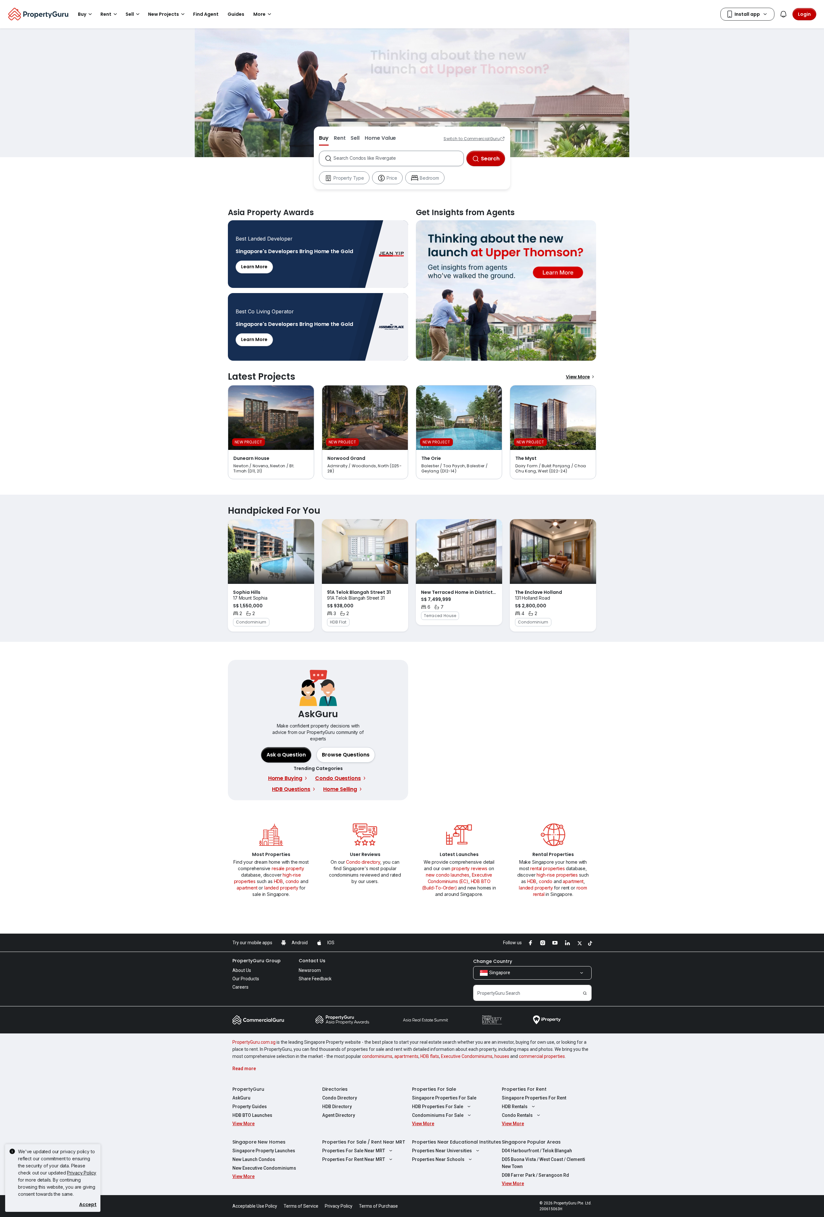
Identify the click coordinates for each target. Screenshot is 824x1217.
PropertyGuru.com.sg (254, 1042)
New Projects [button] (163, 14)
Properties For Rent (524, 1089)
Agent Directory (338, 1115)
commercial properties (542, 1056)
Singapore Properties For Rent (534, 1097)
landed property (281, 887)
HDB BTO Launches (252, 1115)
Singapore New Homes (259, 1142)
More (259, 14)
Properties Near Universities (442, 1150)
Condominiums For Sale (438, 1115)
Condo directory (363, 862)
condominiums (377, 1056)
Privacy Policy (81, 1172)
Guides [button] (236, 14)
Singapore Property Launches (263, 1150)
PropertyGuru (248, 1089)
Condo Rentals (517, 1115)
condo (292, 881)
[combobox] (398, 158)
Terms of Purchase (378, 1206)
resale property (288, 868)
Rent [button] (105, 14)
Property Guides (249, 1106)
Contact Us (312, 960)
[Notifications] (783, 14)
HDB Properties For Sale (437, 1106)
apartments (406, 1056)
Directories (335, 1089)
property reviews (469, 868)
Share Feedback (315, 978)
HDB (278, 881)
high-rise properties (557, 875)
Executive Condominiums (466, 1056)
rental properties (547, 868)
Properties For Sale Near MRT (353, 1150)
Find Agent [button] (206, 14)
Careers (240, 987)
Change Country (492, 961)
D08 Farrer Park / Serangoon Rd (535, 1175)
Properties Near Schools (438, 1159)
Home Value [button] (380, 138)
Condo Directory (339, 1097)
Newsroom (310, 970)
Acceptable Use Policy (254, 1206)
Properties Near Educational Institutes (456, 1142)
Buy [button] (82, 14)
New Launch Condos (253, 1159)
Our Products (245, 978)
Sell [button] (130, 14)
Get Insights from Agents (506, 290)
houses (501, 1056)
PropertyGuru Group (256, 960)
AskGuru (241, 1097)
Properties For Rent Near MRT (353, 1159)
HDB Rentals (515, 1106)
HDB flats (429, 1056)
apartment (247, 887)
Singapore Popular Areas (531, 1142)
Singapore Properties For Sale (444, 1097)
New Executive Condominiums (264, 1168)
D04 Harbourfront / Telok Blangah (537, 1150)
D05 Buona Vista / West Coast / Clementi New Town (543, 1163)
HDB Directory (337, 1106)
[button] (345, 755)
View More (578, 377)
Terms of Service (301, 1206)
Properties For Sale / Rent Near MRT (363, 1142)
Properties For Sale (434, 1089)
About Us (241, 970)
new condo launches (447, 875)
